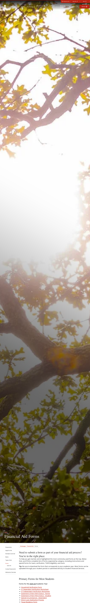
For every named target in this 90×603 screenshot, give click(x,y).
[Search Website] (77, 6)
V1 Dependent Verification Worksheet (35, 589)
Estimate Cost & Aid (10, 553)
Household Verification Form (31, 587)
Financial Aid (8, 547)
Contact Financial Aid (10, 569)
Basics (6, 557)
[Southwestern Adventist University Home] (11, 6)
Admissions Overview (10, 572)
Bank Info (9, 565)
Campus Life (52, 6)
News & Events (62, 6)
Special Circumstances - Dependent (34, 598)
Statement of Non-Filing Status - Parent (35, 593)
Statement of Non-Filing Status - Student (36, 596)
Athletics (72, 7)
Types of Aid (8, 560)
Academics (30, 7)
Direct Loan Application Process (32, 600)
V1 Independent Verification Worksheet (35, 591)
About (23, 7)
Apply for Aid (8, 550)
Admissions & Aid (41, 6)
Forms (6, 563)
